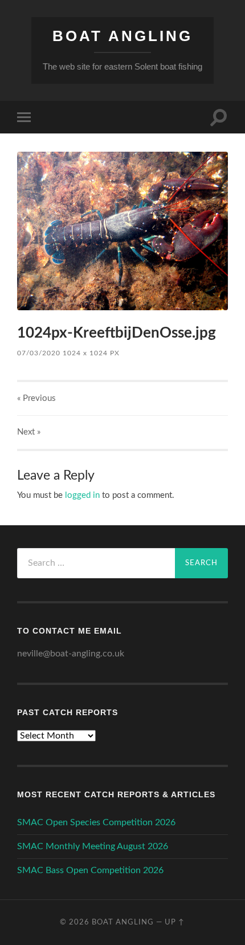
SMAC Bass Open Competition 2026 (90, 870)
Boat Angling (122, 35)
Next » (28, 432)
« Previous (36, 398)
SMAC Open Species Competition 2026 (96, 822)
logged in (82, 495)
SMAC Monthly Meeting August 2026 (92, 846)
